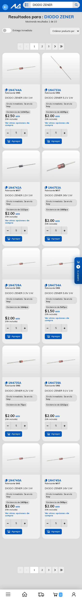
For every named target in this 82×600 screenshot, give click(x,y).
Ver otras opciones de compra (17, 124)
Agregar (15, 141)
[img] (6, 90)
